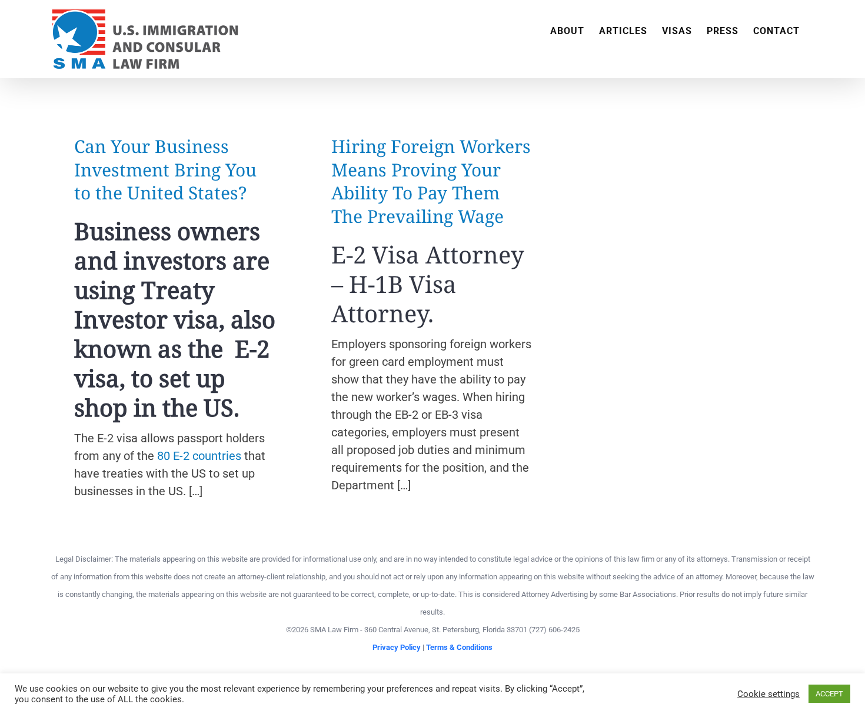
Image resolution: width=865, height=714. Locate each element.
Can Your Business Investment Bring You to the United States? (165, 169)
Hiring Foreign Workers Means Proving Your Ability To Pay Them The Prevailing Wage (431, 181)
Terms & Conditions (459, 647)
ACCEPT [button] (829, 693)
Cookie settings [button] (768, 694)
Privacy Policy (396, 647)
